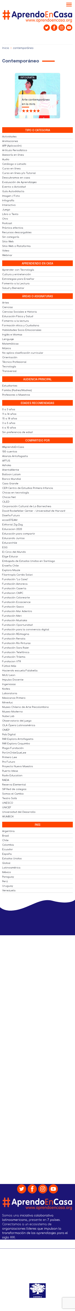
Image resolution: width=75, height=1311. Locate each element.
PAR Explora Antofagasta (17, 739)
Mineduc (7, 702)
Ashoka (6, 465)
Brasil (5, 836)
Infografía (27, 77)
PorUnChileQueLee (14, 752)
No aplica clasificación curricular (22, 353)
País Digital (9, 734)
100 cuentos (9, 451)
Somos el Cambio (13, 794)
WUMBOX (8, 816)
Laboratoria (9, 693)
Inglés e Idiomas (12, 334)
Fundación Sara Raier (15, 648)
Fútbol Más (9, 666)
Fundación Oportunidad (17, 625)
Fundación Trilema (13, 657)
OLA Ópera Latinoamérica (18, 725)
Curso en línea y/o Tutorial (19, 173)
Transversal (9, 371)
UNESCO (7, 803)
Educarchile (9, 543)
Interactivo (9, 205)
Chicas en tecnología (15, 492)
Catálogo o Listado (14, 164)
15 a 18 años (9, 418)
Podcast (7, 223)
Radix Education (12, 775)
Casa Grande (10, 483)
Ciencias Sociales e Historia (19, 312)
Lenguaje (8, 339)
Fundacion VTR (11, 661)
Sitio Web (8, 241)
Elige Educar (10, 556)
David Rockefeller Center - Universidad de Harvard (33, 511)
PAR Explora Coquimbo (16, 743)
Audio (5, 159)
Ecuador (7, 849)
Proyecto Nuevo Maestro (17, 766)
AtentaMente (10, 470)
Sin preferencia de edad (17, 432)
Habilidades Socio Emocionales (21, 330)
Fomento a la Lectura (15, 283)
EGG (4, 547)
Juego (6, 209)
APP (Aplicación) (11, 146)
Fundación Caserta (14, 588)
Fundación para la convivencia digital (25, 629)
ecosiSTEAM (9, 520)
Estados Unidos (12, 858)
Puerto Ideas (10, 771)
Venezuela (8, 890)
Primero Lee (9, 757)
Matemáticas (10, 344)
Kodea (6, 689)
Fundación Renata (13, 638)
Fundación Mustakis (14, 620)
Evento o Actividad (14, 187)
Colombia (8, 845)
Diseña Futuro (11, 515)
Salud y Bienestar (13, 288)
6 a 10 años (9, 427)
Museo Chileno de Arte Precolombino (25, 707)
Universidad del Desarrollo (18, 812)
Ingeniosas (9, 684)
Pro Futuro (8, 762)
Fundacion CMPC (12, 593)
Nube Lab (8, 716)
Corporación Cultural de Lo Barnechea (26, 506)
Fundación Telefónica (15, 652)
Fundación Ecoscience (16, 602)
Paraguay (8, 877)
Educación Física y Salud (17, 316)
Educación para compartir (18, 534)
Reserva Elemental (14, 784)
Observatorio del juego (16, 721)
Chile (5, 840)
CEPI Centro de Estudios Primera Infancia (27, 488)
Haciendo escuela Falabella (20, 670)
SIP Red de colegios (14, 789)
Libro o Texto (10, 214)
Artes (5, 302)
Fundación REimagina (15, 634)
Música (6, 348)
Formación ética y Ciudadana (20, 325)
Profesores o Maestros (16, 395)
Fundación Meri (12, 616)
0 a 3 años (8, 409)
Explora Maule (11, 570)
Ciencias (7, 307)
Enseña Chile (10, 565)
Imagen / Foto (11, 196)
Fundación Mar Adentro (17, 611)
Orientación (9, 357)
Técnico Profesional (14, 362)
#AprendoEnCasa (13, 447)
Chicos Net (9, 497)
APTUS (6, 461)
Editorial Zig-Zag (12, 524)
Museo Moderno (12, 711)
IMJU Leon (8, 675)
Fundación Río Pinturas (16, 643)
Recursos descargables (16, 232)
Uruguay (7, 886)
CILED (5, 502)
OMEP (5, 730)
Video (5, 250)
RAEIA (5, 780)
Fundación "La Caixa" (15, 579)
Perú (5, 881)
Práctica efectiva (12, 228)
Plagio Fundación (13, 748)
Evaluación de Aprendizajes (19, 182)
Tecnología (9, 366)
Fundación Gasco (13, 606)
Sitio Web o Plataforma (16, 246)
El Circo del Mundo (14, 552)
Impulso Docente (12, 679)
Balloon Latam (11, 474)
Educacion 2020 (12, 529)
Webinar (7, 255)
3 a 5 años (8, 423)
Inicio (5, 48)
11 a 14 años (9, 414)
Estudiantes (9, 386)
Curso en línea (11, 168)
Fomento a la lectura (15, 321)
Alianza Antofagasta (15, 456)
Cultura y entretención (16, 274)
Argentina (8, 831)
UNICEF (6, 807)
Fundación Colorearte (16, 597)
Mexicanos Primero (13, 698)
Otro (5, 219)
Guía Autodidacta (13, 191)
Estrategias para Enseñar (18, 279)
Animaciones (10, 141)
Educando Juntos (13, 538)
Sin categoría (10, 237)
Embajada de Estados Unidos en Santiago (28, 561)
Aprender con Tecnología (18, 270)
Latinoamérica (11, 867)
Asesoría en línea (13, 155)
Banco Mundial (11, 479)
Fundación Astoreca (14, 584)
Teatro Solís (9, 798)
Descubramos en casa (16, 177)
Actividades (9, 136)
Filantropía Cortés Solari (17, 575)
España (7, 854)
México (6, 872)
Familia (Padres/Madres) (17, 390)
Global (6, 863)
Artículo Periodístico (14, 150)
